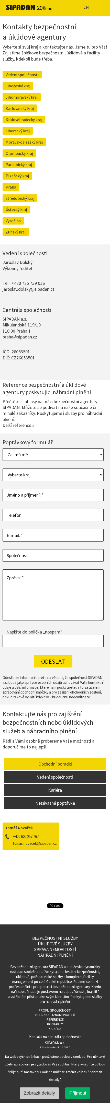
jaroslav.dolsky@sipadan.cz (28, 289)
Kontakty (55, 1024)
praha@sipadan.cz (20, 337)
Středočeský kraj (20, 198)
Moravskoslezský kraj (24, 142)
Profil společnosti (55, 1010)
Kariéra (55, 1028)
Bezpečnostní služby (55, 938)
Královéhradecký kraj (24, 119)
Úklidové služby (55, 944)
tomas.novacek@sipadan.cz (35, 843)
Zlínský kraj (16, 231)
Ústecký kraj (16, 209)
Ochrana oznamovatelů (55, 1015)
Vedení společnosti (22, 74)
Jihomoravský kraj (22, 97)
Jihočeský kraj (18, 85)
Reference (55, 1019)
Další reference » (18, 425)
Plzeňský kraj (17, 175)
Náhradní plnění (55, 955)
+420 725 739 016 (28, 283)
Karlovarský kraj (20, 108)
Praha (11, 187)
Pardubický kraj (19, 164)
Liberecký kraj (18, 130)
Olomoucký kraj (19, 153)
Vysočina (13, 220)
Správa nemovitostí (55, 949)
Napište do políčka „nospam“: (34, 632)
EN (85, 7)
